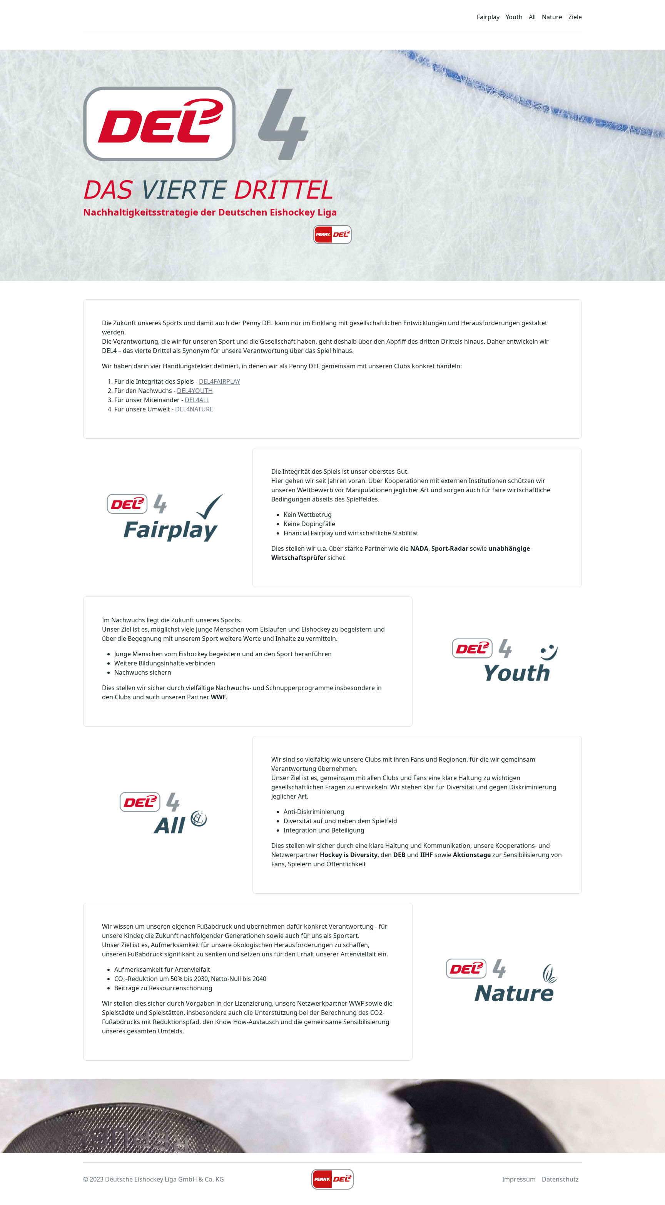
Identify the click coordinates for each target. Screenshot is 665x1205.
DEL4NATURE (194, 409)
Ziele (575, 17)
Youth (514, 17)
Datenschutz (560, 1179)
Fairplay (488, 17)
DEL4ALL (197, 400)
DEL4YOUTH (195, 390)
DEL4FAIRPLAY (219, 381)
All (532, 17)
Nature (552, 17)
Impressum (519, 1179)
